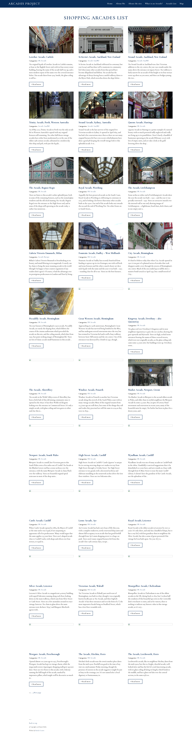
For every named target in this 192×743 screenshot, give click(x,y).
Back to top (33, 723)
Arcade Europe (43, 257)
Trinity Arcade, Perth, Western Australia (49, 122)
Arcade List (171, 3)
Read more (37, 84)
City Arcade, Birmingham (140, 253)
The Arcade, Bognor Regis (42, 187)
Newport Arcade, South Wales (43, 455)
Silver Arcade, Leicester (40, 586)
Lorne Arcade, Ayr (87, 520)
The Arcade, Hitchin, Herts (92, 654)
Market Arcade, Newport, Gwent (144, 389)
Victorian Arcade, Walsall (91, 586)
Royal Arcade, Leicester (139, 520)
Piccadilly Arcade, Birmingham (44, 318)
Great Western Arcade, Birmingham (96, 318)
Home (110, 3)
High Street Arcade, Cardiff (92, 455)
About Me (120, 3)
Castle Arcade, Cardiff (40, 520)
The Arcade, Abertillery (40, 389)
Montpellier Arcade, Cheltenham (144, 586)
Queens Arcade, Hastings (140, 122)
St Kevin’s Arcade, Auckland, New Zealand (99, 57)
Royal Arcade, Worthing (90, 187)
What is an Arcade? (154, 3)
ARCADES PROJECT (24, 4)
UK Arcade (42, 61)
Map (182, 3)
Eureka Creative (39, 730)
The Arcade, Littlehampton (141, 187)
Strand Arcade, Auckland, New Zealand (147, 57)
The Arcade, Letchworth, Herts (143, 654)
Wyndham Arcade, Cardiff (141, 455)
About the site (135, 3)
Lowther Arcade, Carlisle (41, 57)
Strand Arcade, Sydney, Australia (95, 122)
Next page (37, 693)
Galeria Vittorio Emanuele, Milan (45, 253)
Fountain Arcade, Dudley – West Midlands (99, 253)
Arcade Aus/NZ (93, 61)
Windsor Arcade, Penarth (91, 389)
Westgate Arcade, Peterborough (44, 654)
